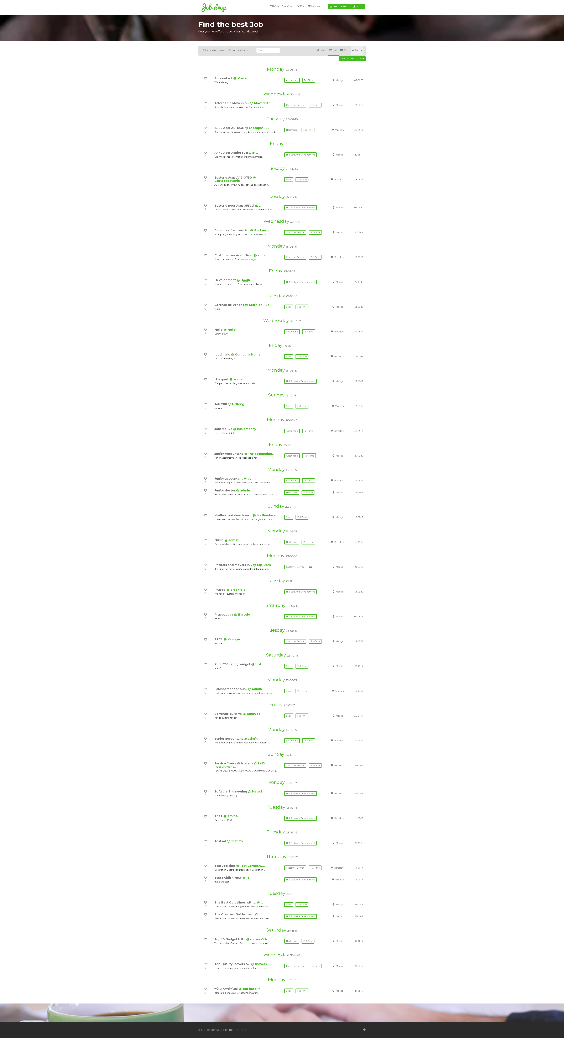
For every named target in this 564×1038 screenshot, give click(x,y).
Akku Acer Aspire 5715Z (233, 152)
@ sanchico (251, 714)
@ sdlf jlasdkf (249, 989)
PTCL (219, 639)
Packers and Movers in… (233, 565)
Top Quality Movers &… (232, 964)
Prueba (220, 589)
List (335, 50)
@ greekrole (235, 589)
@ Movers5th (260, 103)
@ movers (259, 964)
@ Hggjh (243, 280)
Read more (345, 80)
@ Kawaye (232, 639)
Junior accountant (229, 478)
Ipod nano (222, 354)
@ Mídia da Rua (257, 305)
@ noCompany (244, 429)
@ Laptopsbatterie (235, 179)
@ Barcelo (242, 614)
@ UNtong (236, 404)
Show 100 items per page (352, 58)
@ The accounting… (259, 453)
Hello (219, 329)
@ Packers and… (263, 230)
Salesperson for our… (231, 689)
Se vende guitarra (228, 714)
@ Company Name (245, 354)
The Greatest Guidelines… (234, 914)
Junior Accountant (229, 453)
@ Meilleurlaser (265, 515)
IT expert (221, 379)
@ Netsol (255, 791)
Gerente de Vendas (229, 305)
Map (302, 6)
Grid (346, 50)
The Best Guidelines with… (235, 902)
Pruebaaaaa (224, 614)
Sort (358, 50)
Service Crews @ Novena (234, 763)
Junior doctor (225, 490)
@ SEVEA (230, 816)
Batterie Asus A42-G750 (233, 177)
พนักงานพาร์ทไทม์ (226, 989)
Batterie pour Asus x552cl (234, 205)
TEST (218, 816)
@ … (255, 152)
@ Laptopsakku (257, 128)
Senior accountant (229, 738)
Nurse (219, 540)
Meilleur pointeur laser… (233, 515)
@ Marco (240, 78)
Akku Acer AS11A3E (229, 128)
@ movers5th (256, 939)
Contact (315, 6)
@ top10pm (262, 565)
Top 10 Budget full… (230, 939)
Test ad (220, 841)
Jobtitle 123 (223, 429)
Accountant (223, 78)
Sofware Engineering (231, 791)
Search (289, 6)
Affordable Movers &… (232, 103)
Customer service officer (234, 255)
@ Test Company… (250, 866)
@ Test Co (235, 841)
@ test (256, 664)
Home (275, 6)
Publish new (340, 6)
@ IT (246, 877)
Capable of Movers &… (232, 230)
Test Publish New (228, 877)
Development (225, 280)
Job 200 (221, 404)
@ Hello (230, 329)
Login (359, 6)
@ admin (260, 255)
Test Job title (225, 866)
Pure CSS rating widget (232, 664)
